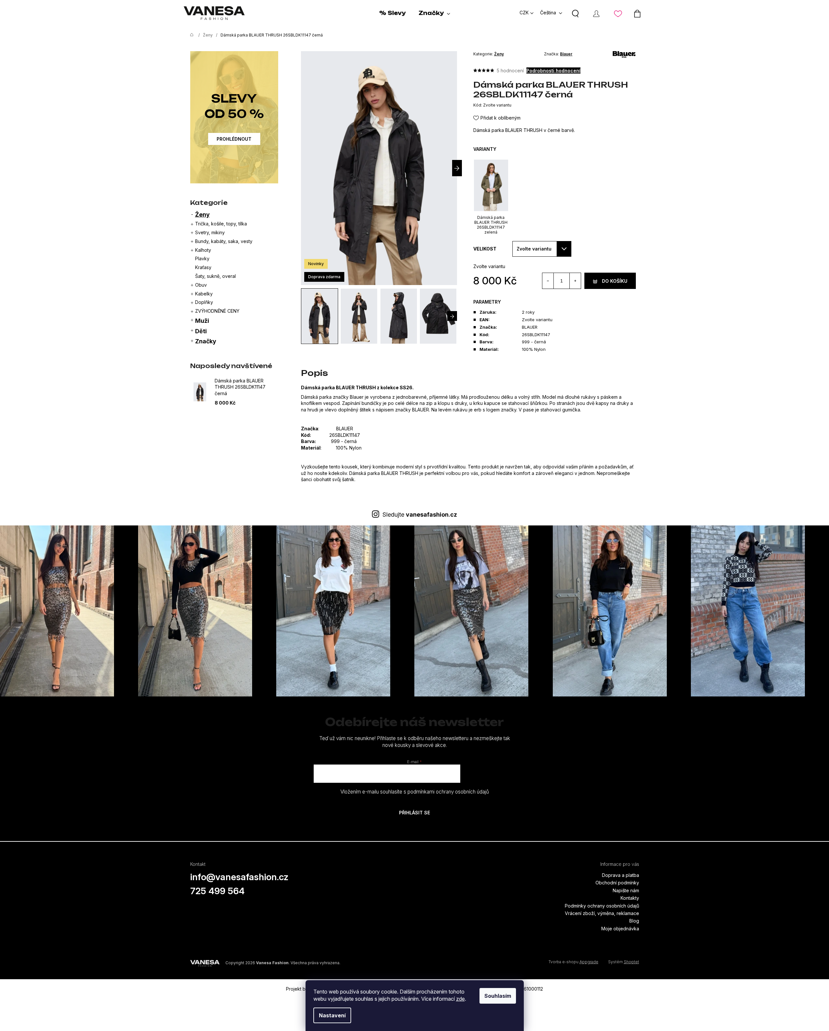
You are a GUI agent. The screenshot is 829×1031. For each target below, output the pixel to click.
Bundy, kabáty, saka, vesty (223, 241)
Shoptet (631, 961)
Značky (205, 341)
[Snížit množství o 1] (548, 281)
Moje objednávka (620, 928)
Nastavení (332, 1015)
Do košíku (614, 281)
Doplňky (204, 302)
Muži (202, 320)
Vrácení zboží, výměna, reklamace (602, 913)
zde (460, 998)
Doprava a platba (620, 875)
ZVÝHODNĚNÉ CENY (217, 311)
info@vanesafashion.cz (239, 876)
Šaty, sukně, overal (215, 276)
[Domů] (190, 35)
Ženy (202, 214)
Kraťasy (203, 267)
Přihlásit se (414, 812)
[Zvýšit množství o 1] (575, 281)
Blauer (566, 53)
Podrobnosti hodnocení (553, 70)
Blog (634, 921)
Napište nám (626, 890)
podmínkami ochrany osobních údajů (448, 792)
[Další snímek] (457, 168)
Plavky (202, 258)
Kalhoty (203, 250)
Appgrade (588, 961)
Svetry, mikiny (210, 232)
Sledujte (419, 514)
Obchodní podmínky (617, 882)
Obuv (201, 285)
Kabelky (204, 293)
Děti (201, 331)
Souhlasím (497, 996)
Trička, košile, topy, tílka (221, 223)
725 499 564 (217, 890)
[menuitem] (392, 13)
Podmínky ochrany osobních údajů (602, 906)
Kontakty (630, 898)
